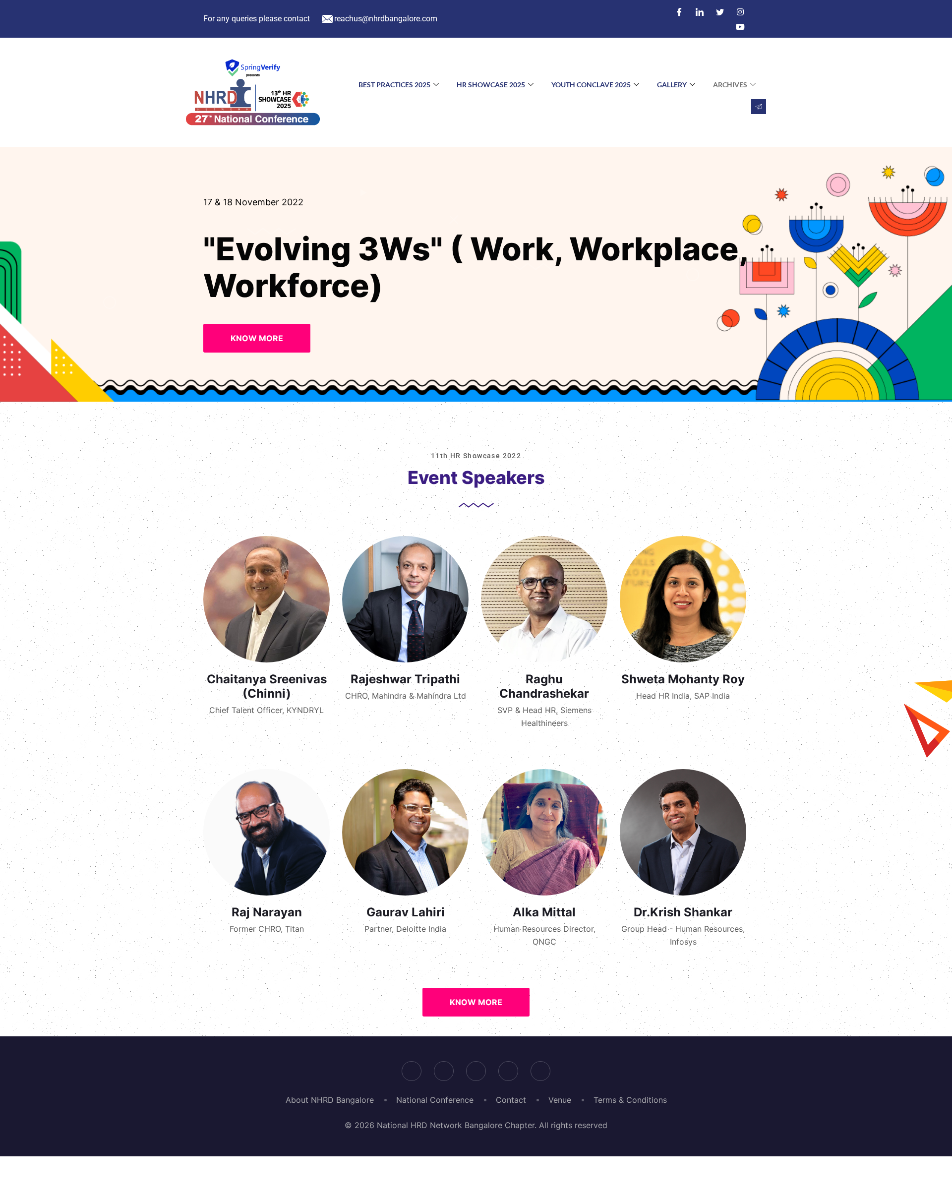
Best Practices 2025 (394, 84)
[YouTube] (740, 26)
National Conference (435, 1100)
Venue (559, 1100)
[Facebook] (679, 11)
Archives (730, 84)
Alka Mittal (544, 912)
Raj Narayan (267, 912)
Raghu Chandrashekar (544, 686)
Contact (511, 1100)
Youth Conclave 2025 (591, 84)
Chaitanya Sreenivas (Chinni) (267, 686)
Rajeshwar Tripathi (405, 679)
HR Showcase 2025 (491, 84)
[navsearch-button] (758, 106)
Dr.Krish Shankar (683, 912)
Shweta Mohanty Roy (683, 679)
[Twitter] (720, 11)
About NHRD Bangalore (330, 1100)
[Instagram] (740, 11)
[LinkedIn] (699, 11)
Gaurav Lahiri (405, 912)
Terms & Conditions (630, 1100)
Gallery (672, 84)
